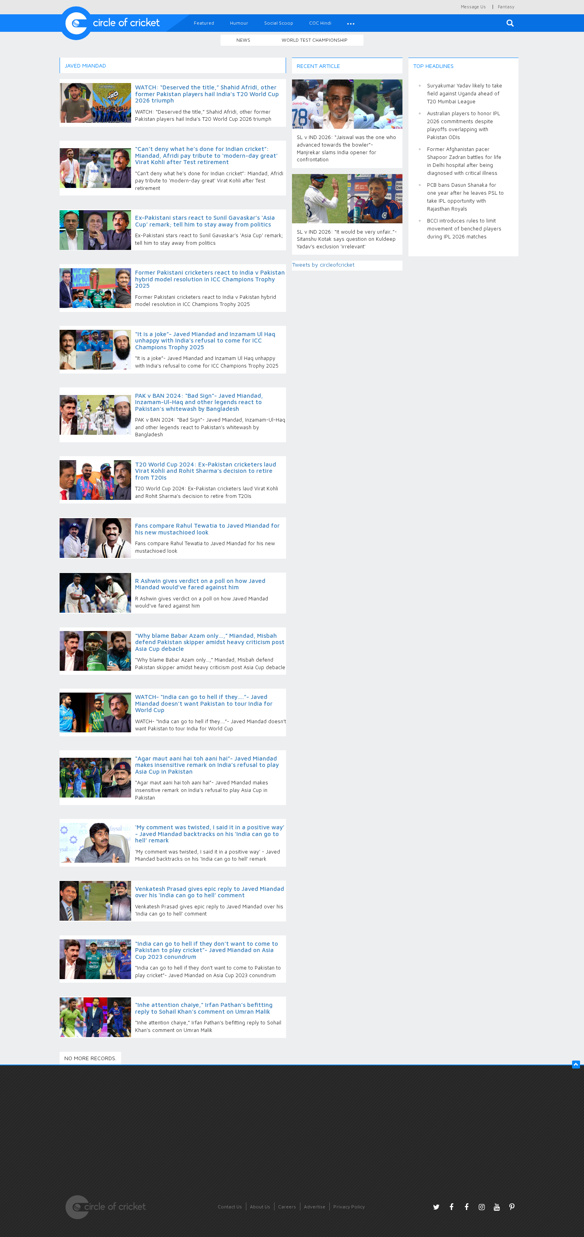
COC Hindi (320, 23)
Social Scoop (278, 23)
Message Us (473, 6)
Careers (287, 1207)
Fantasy (506, 6)
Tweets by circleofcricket (323, 264)
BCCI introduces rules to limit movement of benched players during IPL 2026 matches (464, 228)
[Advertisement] (463, 381)
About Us (260, 1207)
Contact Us (230, 1207)
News (243, 40)
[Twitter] (436, 1206)
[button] (350, 23)
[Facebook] (451, 1206)
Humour (239, 23)
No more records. (90, 1058)
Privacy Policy (349, 1207)
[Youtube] (496, 1206)
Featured (204, 23)
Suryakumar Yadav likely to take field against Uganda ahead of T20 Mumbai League (464, 93)
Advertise (314, 1207)
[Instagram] (481, 1206)
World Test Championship (315, 40)
